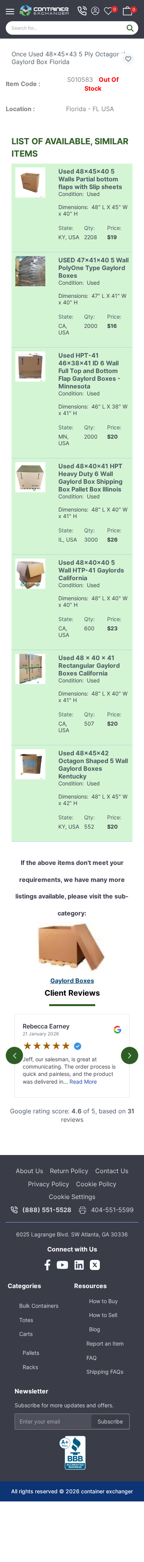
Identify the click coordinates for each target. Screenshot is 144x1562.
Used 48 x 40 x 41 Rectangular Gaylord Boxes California (89, 665)
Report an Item (105, 1343)
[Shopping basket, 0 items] (127, 10)
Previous (14, 1055)
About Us (29, 1171)
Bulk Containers (38, 1305)
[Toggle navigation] (12, 7)
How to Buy (103, 1301)
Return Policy (69, 1171)
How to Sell (103, 1315)
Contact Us (111, 1171)
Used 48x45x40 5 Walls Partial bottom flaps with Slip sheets (90, 179)
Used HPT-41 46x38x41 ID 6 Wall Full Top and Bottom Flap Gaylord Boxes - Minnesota (89, 370)
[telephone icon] (82, 10)
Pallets (31, 1352)
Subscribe (110, 1421)
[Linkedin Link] (79, 1265)
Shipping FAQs (104, 1371)
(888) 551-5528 (46, 1210)
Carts (26, 1334)
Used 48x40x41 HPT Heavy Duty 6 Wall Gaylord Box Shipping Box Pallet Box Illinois (90, 477)
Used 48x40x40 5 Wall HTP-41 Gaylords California (91, 570)
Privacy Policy (48, 1184)
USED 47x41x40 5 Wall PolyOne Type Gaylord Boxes (93, 267)
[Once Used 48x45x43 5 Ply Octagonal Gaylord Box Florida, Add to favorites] (128, 59)
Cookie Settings (72, 1197)
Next (129, 1055)
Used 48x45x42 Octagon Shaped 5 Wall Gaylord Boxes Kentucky (93, 764)
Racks (30, 1367)
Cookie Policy (96, 1184)
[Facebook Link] (47, 1265)
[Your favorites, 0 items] (108, 11)
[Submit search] (130, 28)
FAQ (91, 1357)
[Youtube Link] (62, 1265)
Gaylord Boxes (72, 980)
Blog (94, 1329)
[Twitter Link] (95, 1265)
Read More (83, 1081)
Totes (26, 1320)
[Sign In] (95, 10)
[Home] (44, 10)
